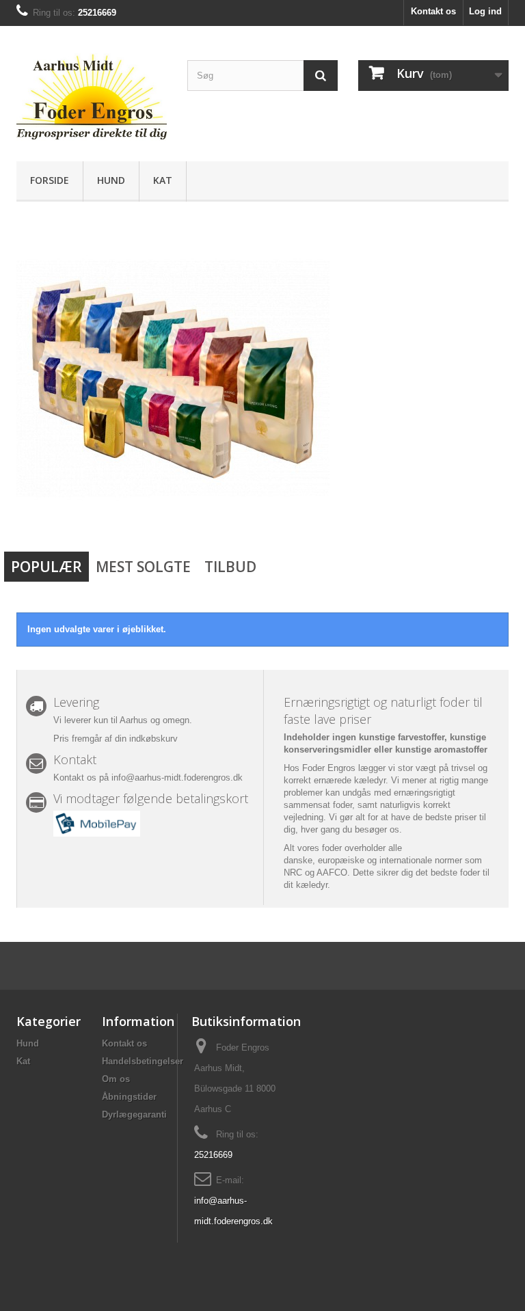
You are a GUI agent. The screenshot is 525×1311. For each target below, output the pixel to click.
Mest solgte (143, 566)
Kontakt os (433, 11)
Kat (162, 180)
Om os (116, 1079)
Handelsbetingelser (142, 1061)
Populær (46, 566)
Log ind (485, 11)
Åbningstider (129, 1097)
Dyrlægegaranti (134, 1114)
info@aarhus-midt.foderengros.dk (177, 777)
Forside (49, 180)
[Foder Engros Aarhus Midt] (91, 98)
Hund (111, 180)
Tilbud (230, 566)
